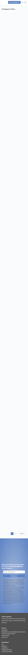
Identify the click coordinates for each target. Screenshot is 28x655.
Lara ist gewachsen (9, 296)
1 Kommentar (19, 143)
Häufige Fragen (5, 635)
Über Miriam (4, 630)
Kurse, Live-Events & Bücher (8, 633)
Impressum (4, 646)
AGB (3, 644)
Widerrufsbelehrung (7, 649)
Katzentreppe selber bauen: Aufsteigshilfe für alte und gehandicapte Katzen (14, 96)
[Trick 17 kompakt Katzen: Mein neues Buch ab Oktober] (14, 29)
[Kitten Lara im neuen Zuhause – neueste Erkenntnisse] (14, 493)
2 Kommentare (18, 92)
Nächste (22, 533)
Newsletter (4, 637)
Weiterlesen (8, 65)
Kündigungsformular (7, 651)
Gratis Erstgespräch (14, 2)
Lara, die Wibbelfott (10, 249)
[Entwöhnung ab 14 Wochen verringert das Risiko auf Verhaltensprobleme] (14, 383)
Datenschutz (5, 647)
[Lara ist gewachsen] (14, 282)
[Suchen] (25, 2)
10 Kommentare (8, 343)
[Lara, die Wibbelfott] (14, 234)
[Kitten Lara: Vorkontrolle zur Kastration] (14, 329)
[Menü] (22, 2)
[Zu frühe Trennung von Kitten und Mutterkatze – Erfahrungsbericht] (14, 130)
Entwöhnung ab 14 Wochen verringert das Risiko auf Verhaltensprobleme (14, 400)
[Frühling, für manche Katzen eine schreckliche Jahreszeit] (14, 183)
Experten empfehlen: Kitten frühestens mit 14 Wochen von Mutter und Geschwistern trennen (14, 453)
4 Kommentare (17, 195)
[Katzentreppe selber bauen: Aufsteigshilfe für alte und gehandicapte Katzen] (14, 80)
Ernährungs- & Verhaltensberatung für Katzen (13, 631)
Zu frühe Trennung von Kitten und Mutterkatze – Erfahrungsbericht (13, 147)
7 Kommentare (19, 505)
